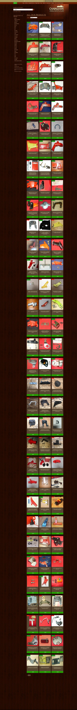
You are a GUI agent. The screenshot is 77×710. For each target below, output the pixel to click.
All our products (36, 15)
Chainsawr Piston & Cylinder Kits (18, 69)
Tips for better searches (17, 11)
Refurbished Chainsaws (18, 71)
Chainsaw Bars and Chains (18, 67)
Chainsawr (51, 8)
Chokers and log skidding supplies (18, 64)
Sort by (28, 17)
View (33, 31)
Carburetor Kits (16, 66)
